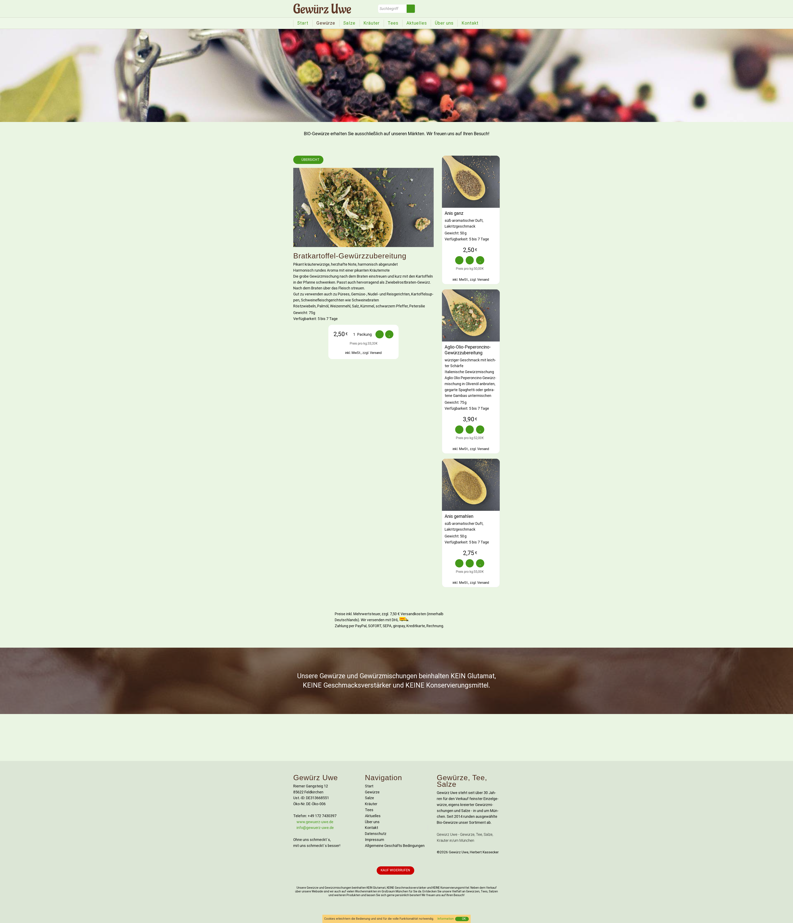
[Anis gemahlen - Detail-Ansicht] (471, 485)
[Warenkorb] (352, 334)
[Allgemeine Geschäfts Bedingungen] (396, 846)
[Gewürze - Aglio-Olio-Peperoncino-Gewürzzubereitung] (471, 377)
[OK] (462, 919)
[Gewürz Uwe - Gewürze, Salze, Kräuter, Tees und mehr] (322, 8)
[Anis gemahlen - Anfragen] (480, 563)
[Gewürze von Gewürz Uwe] (325, 23)
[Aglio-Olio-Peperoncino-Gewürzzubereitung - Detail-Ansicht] (471, 315)
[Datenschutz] (396, 834)
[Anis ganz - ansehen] (459, 260)
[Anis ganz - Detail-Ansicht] (471, 182)
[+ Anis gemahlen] (470, 563)
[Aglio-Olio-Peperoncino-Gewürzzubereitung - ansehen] (459, 429)
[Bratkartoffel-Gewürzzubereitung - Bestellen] (379, 334)
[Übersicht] (308, 160)
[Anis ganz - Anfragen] (480, 260)
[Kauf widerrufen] (395, 870)
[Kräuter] (372, 23)
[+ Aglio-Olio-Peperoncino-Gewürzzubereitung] (470, 429)
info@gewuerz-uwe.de (315, 827)
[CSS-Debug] (791, 921)
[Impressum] (396, 840)
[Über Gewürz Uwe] (444, 23)
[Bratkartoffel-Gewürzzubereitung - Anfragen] (389, 334)
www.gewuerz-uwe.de (315, 822)
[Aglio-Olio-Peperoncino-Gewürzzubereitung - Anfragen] (480, 429)
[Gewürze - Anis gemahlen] (471, 529)
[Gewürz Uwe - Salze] (349, 23)
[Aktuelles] (416, 23)
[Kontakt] (469, 23)
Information (445, 919)
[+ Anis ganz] (470, 260)
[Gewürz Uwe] (302, 23)
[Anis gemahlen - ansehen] (459, 563)
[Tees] (393, 23)
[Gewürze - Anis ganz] (471, 226)
